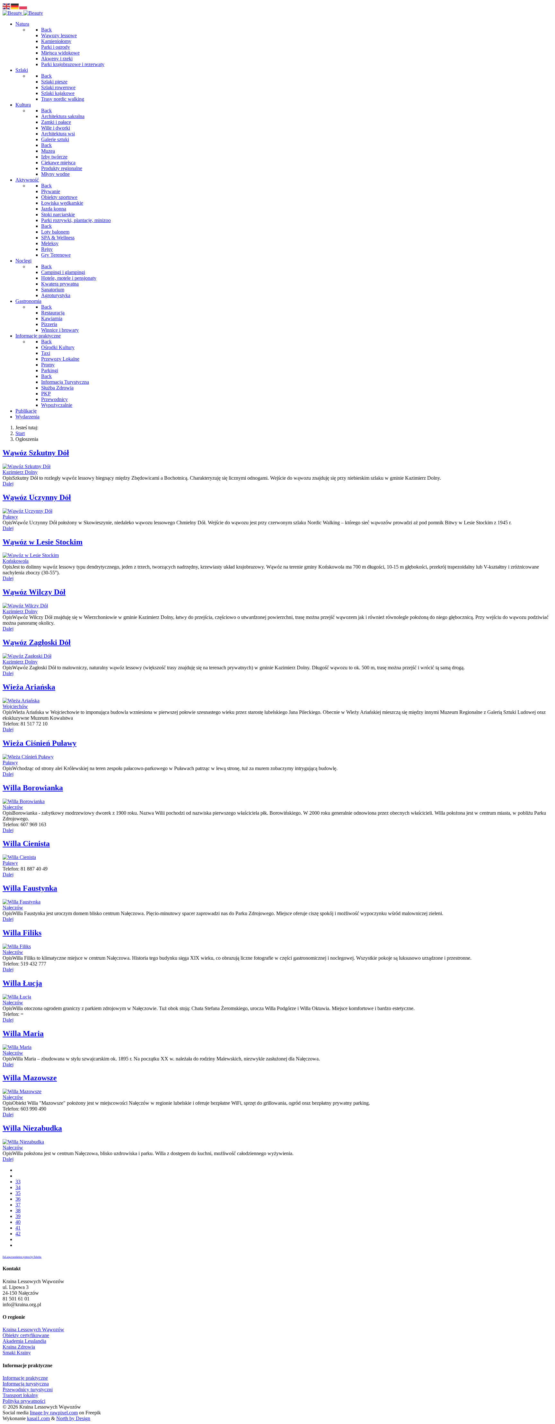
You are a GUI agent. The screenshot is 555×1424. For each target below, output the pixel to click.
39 (18, 1216)
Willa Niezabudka (32, 1128)
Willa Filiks (22, 933)
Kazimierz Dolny (20, 472)
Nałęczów (13, 807)
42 (18, 1233)
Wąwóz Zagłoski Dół (37, 642)
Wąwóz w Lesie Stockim (43, 542)
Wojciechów (15, 706)
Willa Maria (23, 1033)
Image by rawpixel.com (54, 1412)
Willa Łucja (22, 983)
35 (18, 1193)
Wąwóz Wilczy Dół (34, 592)
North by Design (73, 1418)
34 (18, 1187)
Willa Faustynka (30, 888)
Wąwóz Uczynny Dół (37, 497)
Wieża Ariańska (29, 687)
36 (18, 1199)
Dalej (8, 483)
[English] (7, 6)
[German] (15, 6)
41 (18, 1228)
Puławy (10, 516)
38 (18, 1210)
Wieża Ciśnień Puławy (39, 743)
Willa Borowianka (33, 788)
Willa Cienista (26, 843)
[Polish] (23, 6)
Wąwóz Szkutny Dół (36, 453)
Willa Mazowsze (30, 1078)
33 (18, 1181)
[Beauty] (23, 13)
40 (18, 1222)
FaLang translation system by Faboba (22, 1257)
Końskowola (16, 561)
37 (18, 1204)
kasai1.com (38, 1418)
